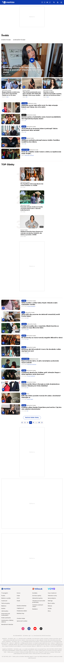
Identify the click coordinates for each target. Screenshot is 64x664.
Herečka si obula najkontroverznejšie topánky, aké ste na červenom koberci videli (52, 94)
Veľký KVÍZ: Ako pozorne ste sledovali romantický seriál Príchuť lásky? (40, 315)
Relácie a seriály (5, 598)
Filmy (49, 611)
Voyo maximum (52, 593)
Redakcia (35, 609)
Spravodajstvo (52, 598)
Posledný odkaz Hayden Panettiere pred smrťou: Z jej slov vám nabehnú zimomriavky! (41, 408)
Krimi (18, 598)
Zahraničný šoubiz (19, 39)
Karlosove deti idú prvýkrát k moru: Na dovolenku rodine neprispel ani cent (41, 350)
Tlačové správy (5, 603)
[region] (32, 40)
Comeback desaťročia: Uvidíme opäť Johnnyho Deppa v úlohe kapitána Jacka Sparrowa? (40, 373)
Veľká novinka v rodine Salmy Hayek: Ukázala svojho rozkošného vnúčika (39, 303)
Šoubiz (3, 595)
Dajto (18, 595)
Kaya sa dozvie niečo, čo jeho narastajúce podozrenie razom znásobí (40, 361)
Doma (18, 593)
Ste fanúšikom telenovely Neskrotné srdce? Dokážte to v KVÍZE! (31, 184)
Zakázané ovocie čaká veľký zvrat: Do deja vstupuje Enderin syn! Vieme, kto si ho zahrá (39, 106)
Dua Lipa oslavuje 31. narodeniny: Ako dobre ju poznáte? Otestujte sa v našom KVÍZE (23, 69)
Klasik (18, 600)
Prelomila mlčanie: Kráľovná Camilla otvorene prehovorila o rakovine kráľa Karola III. (31, 208)
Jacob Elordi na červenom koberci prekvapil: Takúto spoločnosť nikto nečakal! (39, 129)
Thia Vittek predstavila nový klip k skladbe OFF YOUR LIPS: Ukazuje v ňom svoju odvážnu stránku (32, 94)
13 (39, 422)
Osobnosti (4, 600)
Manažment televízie (7, 624)
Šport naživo (51, 603)
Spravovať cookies (22, 621)
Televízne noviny (52, 595)
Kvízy (28, 393)
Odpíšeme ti (20, 608)
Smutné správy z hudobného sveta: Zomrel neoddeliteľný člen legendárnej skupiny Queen (41, 118)
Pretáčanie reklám (22, 611)
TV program (4, 593)
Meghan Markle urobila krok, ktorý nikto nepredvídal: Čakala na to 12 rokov (11, 94)
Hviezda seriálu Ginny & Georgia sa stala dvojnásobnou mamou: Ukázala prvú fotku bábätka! (40, 385)
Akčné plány (4, 611)
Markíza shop (20, 613)
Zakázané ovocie (32, 103)
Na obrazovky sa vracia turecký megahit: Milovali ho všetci (41, 337)
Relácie (50, 606)
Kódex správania (6, 617)
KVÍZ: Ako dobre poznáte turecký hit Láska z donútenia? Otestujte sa (41, 396)
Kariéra (3, 608)
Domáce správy (36, 595)
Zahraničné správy (37, 598)
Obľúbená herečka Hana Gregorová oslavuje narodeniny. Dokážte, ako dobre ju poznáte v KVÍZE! (31, 233)
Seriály (50, 608)
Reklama (3, 606)
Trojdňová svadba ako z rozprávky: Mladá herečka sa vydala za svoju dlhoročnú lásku (40, 327)
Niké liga (50, 600)
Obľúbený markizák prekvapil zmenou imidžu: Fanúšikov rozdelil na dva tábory (40, 141)
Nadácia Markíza (21, 605)
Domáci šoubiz (6, 39)
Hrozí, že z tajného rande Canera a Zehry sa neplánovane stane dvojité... (41, 152)
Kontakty (34, 593)
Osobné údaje (21, 618)
